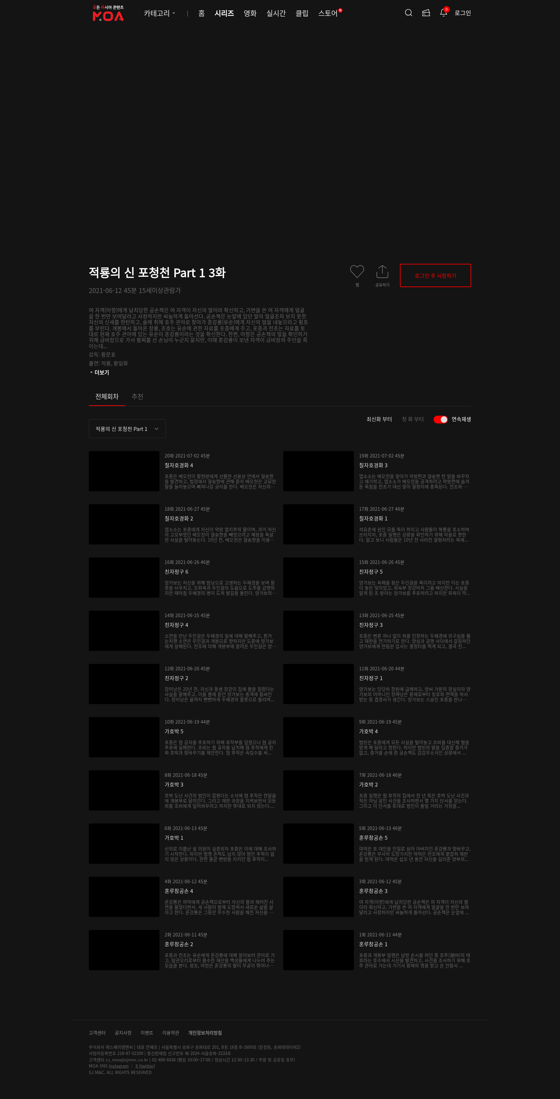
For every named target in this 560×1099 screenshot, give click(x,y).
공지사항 (123, 1032)
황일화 (120, 363)
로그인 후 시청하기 (435, 275)
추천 (137, 396)
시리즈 (224, 12)
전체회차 (107, 396)
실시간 (276, 12)
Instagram (119, 1066)
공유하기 (382, 284)
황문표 (108, 354)
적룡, (107, 363)
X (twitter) (145, 1066)
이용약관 (170, 1032)
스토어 (330, 12)
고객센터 (97, 1032)
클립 (302, 12)
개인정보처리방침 (205, 1032)
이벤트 (147, 1032)
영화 (250, 12)
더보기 (102, 372)
